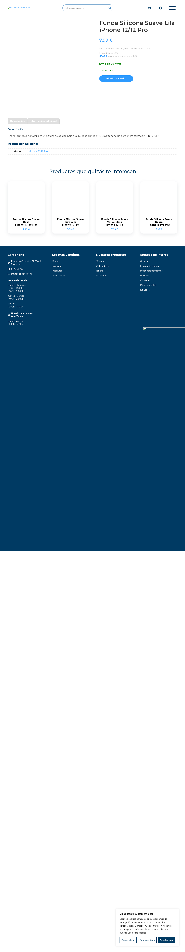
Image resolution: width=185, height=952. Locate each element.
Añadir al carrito (116, 78)
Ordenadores (102, 266)
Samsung (57, 266)
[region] (147, 927)
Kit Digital (145, 290)
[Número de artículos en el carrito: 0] (149, 8)
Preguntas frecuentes (151, 270)
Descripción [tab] (17, 121)
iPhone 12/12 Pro (38, 151)
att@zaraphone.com (21, 274)
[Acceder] (160, 7)
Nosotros (144, 275)
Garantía (144, 261)
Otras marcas (58, 275)
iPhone (55, 261)
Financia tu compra (149, 266)
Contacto (145, 280)
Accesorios (101, 275)
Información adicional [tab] (43, 121)
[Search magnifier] (110, 8)
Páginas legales (148, 285)
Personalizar (128, 940)
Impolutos (57, 270)
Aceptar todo (166, 940)
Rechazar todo (147, 940)
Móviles (100, 261)
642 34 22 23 (17, 269)
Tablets (99, 270)
